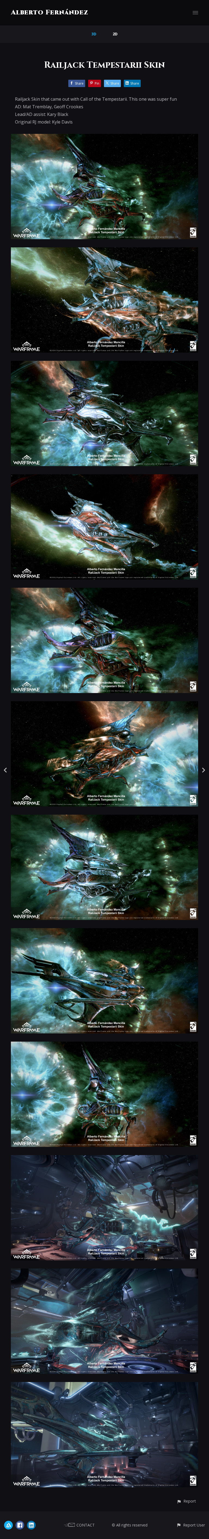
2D (115, 33)
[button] (186, 1501)
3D (93, 33)
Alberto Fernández (49, 12)
